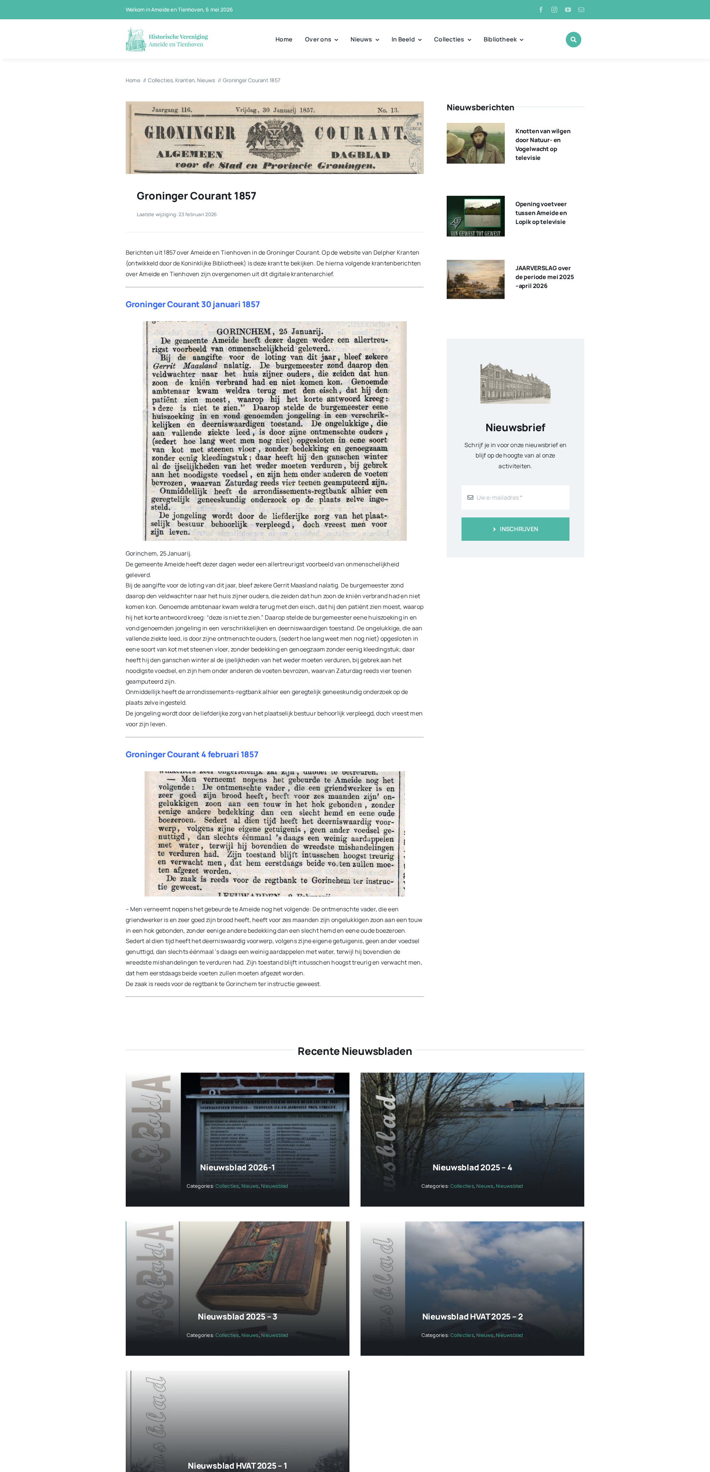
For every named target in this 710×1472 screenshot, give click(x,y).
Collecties (227, 1186)
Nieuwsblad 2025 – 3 (237, 1316)
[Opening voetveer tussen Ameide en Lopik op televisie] (476, 201)
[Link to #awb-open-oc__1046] (573, 39)
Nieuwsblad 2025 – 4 (473, 1167)
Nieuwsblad (274, 1186)
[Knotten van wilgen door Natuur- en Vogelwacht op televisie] (476, 128)
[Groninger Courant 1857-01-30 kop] (275, 104)
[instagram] (554, 10)
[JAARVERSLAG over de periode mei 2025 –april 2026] (476, 265)
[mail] (581, 10)
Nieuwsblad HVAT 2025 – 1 (237, 1465)
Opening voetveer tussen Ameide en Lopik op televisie (541, 213)
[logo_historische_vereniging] (167, 30)
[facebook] (541, 10)
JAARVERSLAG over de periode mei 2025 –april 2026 (544, 277)
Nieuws (249, 1186)
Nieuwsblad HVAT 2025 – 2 (472, 1316)
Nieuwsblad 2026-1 (237, 1167)
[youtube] (568, 10)
